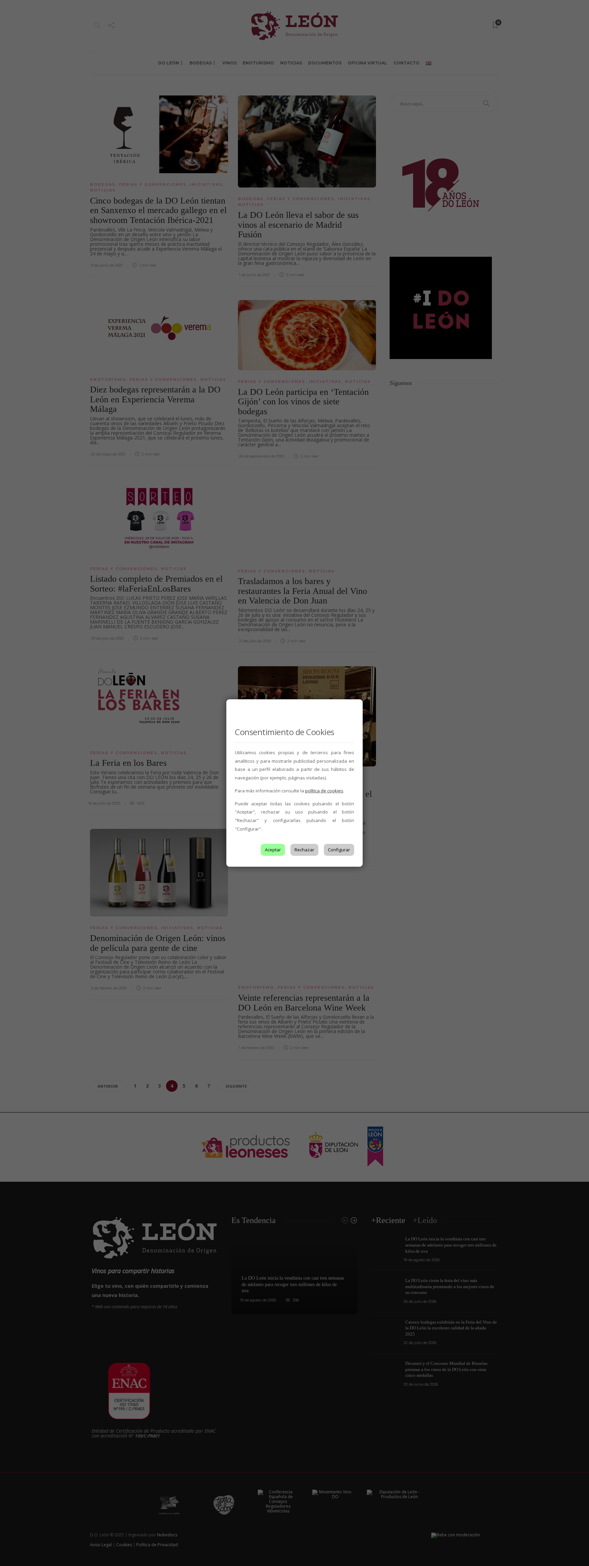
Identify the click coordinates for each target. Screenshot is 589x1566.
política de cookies (324, 791)
